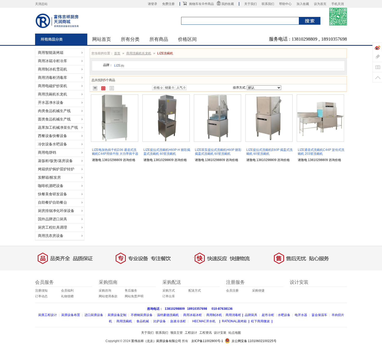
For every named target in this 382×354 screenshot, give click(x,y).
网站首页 (101, 39)
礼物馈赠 (67, 296)
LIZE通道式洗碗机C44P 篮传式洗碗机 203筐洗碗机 (321, 152)
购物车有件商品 (201, 4)
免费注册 (168, 4)
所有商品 (158, 39)
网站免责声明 (134, 296)
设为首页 (320, 4)
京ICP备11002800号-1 (207, 341)
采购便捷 (258, 290)
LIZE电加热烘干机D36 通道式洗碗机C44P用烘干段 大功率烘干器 (115, 152)
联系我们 (268, 4)
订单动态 (41, 296)
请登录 (152, 4)
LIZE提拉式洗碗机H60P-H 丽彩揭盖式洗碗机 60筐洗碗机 (166, 152)
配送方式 (194, 290)
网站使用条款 (108, 296)
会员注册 (232, 290)
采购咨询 (105, 290)
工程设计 (191, 332)
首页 (117, 53)
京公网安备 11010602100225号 (254, 341)
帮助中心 (285, 4)
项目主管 (176, 332)
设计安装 (220, 332)
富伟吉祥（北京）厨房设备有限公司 (156, 341)
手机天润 (337, 4)
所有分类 (130, 39)
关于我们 (250, 4)
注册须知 (41, 290)
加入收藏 (303, 4)
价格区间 (187, 39)
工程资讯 (205, 332)
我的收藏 (227, 4)
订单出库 (168, 296)
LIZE (119, 65)
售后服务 (131, 290)
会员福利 (67, 290)
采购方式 (168, 290)
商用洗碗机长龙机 (138, 53)
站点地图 (234, 332)
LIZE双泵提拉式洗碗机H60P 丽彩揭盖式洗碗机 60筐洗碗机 (218, 152)
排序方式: (239, 87)
